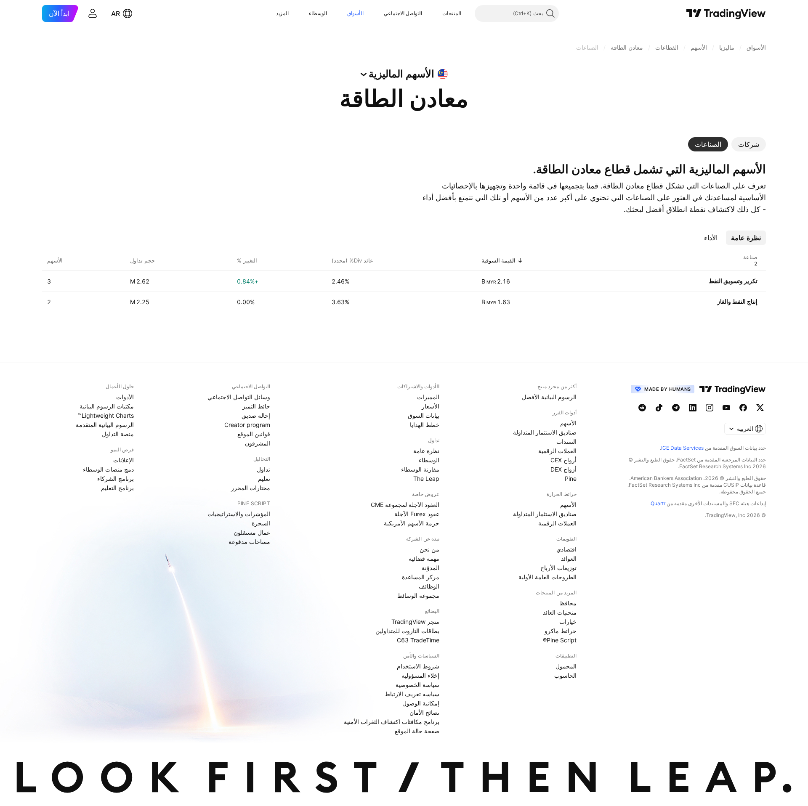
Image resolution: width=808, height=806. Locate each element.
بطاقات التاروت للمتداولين (407, 630)
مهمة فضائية (424, 558)
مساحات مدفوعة (249, 541)
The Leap (426, 478)
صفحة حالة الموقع (417, 730)
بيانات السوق (423, 415)
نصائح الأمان (424, 712)
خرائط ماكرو (561, 630)
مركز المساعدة (420, 577)
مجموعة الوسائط (418, 595)
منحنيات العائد (560, 612)
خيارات (568, 621)
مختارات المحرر (250, 487)
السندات (566, 441)
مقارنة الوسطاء (420, 469)
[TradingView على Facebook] (743, 408)
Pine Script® (560, 640)
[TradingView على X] (760, 408)
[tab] (748, 144)
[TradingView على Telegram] (676, 408)
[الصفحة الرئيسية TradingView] (726, 13)
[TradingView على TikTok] (659, 408)
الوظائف (429, 586)
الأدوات (125, 396)
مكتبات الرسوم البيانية (107, 406)
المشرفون (257, 443)
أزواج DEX (563, 469)
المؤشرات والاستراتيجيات (238, 513)
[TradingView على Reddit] (642, 408)
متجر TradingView (415, 621)
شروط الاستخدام (418, 666)
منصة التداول (118, 433)
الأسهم (568, 423)
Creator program (247, 424)
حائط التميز (256, 406)
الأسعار (430, 406)
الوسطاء (318, 13)
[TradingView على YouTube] (726, 408)
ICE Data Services (682, 448)
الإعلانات (123, 460)
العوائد (569, 558)
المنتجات (451, 13)
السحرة (261, 523)
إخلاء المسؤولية (420, 675)
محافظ (568, 603)
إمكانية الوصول (420, 703)
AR (115, 13)
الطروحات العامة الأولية (547, 577)
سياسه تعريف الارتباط (412, 693)
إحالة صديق (256, 415)
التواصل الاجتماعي (403, 13)
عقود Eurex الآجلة (416, 513)
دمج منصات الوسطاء (108, 469)
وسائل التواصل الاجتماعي (238, 396)
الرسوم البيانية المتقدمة (105, 424)
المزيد (282, 13)
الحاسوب (565, 675)
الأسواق (355, 13)
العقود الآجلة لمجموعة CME (405, 504)
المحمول (566, 666)
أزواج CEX (563, 460)
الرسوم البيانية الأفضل (549, 396)
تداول (263, 469)
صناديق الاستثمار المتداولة (545, 432)
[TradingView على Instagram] (709, 408)
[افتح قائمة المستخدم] (92, 13)
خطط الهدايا (424, 424)
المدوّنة (430, 567)
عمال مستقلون (252, 532)
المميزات (428, 396)
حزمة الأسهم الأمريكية (411, 523)
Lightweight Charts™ (106, 415)
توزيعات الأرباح (558, 567)
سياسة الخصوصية (417, 684)
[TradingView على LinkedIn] (693, 408)
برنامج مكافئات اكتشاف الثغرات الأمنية (391, 721)
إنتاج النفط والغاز (737, 301)
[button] (436, 13)
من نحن (429, 549)
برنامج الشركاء (115, 478)
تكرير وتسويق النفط (733, 280)
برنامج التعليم (117, 487)
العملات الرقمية (557, 450)
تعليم (264, 478)
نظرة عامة (426, 450)
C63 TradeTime (418, 640)
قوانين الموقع (253, 433)
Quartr (658, 503)
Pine (571, 478)
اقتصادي (566, 549)
